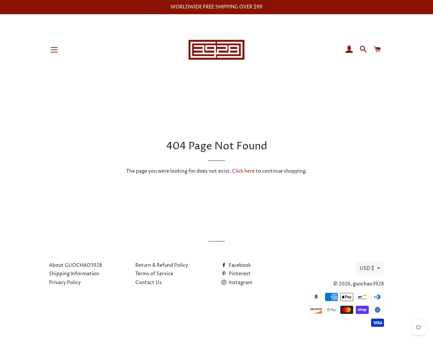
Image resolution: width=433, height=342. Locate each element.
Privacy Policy (65, 282)
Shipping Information (74, 274)
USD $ (367, 268)
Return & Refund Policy (161, 265)
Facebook (239, 265)
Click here (243, 171)
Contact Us (148, 282)
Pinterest (239, 274)
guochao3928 (368, 284)
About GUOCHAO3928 (75, 265)
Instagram (240, 282)
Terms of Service (154, 274)
